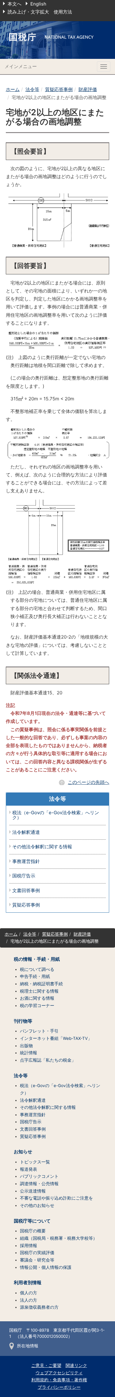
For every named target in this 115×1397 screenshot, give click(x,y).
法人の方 (28, 1300)
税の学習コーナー (37, 1005)
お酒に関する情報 (37, 998)
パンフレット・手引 (39, 1031)
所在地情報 (27, 1345)
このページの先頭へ (88, 782)
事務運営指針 (26, 861)
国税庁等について (32, 1221)
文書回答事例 (26, 890)
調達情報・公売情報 (39, 1183)
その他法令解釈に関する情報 (42, 846)
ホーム (13, 89)
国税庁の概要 (33, 1230)
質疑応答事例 (59, 89)
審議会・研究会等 (37, 1260)
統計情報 (28, 1052)
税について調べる (37, 969)
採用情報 (28, 1245)
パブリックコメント (39, 1176)
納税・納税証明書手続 (41, 983)
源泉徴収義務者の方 (39, 1307)
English (38, 4)
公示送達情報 (33, 1191)
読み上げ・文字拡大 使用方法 (40, 12)
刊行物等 (23, 1021)
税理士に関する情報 (39, 991)
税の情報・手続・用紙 (37, 959)
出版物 (26, 1045)
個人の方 (28, 1292)
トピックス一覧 (35, 1161)
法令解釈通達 (26, 832)
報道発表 (28, 1169)
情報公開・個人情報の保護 (45, 1267)
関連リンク (76, 1365)
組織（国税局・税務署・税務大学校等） (58, 1238)
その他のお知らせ (37, 1205)
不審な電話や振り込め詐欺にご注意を (56, 1198)
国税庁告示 (23, 876)
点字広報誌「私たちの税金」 (48, 1060)
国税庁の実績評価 (37, 1252)
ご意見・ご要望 (46, 1365)
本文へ (14, 4)
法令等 (32, 89)
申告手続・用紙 (35, 976)
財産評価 (88, 89)
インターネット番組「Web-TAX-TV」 (56, 1038)
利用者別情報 (27, 1282)
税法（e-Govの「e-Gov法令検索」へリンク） (55, 815)
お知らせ (23, 1152)
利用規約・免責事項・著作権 (59, 1379)
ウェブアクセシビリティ (59, 1372)
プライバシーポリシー (59, 1387)
